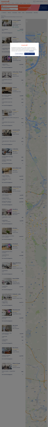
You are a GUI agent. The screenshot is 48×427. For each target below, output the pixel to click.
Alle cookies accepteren (29, 53)
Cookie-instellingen (19, 53)
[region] (24, 49)
